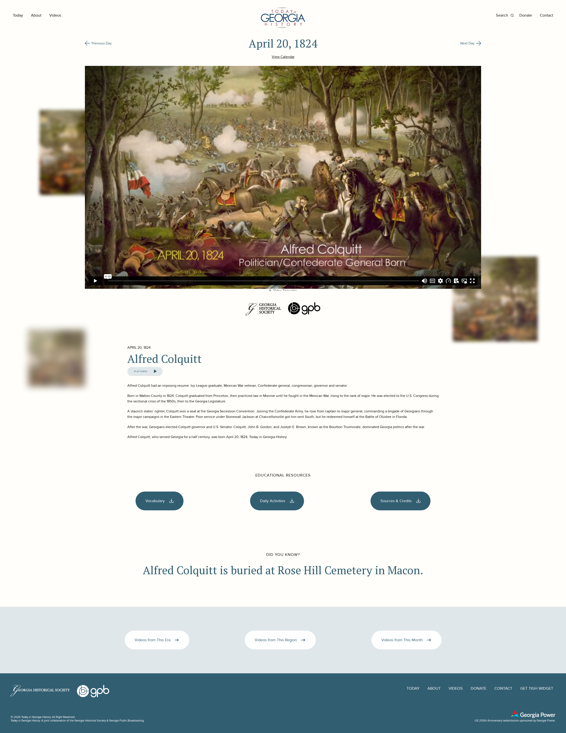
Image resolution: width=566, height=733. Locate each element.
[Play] (155, 371)
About (36, 15)
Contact (546, 15)
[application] (145, 371)
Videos (55, 15)
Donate (525, 15)
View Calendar (283, 57)
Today (18, 15)
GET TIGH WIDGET (536, 688)
